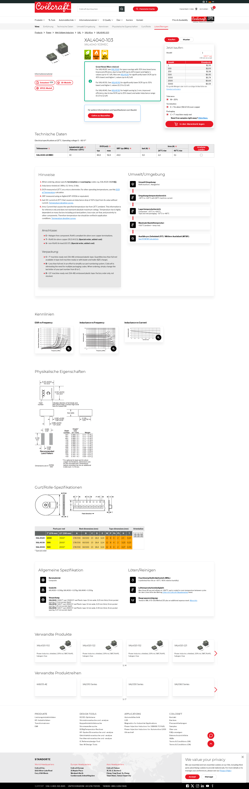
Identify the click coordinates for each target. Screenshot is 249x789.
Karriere (129, 20)
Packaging (170, 111)
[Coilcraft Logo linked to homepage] (53, 7)
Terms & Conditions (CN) (180, 745)
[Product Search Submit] (122, 9)
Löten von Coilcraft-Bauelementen (175, 592)
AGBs (171, 738)
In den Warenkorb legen (192, 124)
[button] (215, 653)
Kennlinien (103, 26)
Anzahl (169, 53)
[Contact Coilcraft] (211, 735)
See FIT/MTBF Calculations (148, 239)
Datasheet (44, 82)
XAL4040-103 (102, 32)
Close (243, 757)
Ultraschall (129, 732)
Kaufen (171, 39)
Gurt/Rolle (146, 26)
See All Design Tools (88, 745)
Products (38, 32)
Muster (186, 39)
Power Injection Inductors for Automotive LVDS (145, 729)
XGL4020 (125, 74)
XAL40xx (89, 32)
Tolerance (170, 96)
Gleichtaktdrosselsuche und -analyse (96, 735)
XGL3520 (115, 69)
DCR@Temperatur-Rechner (91, 729)
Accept (192, 777)
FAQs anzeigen (175, 732)
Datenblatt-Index (187, 9)
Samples (173, 726)
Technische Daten (65, 26)
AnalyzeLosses (201, 148)
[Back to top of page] (211, 743)
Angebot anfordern (173, 89)
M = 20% (174, 99)
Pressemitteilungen (178, 723)
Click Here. (203, 118)
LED (126, 720)
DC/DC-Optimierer (87, 717)
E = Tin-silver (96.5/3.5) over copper (185, 107)
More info (193, 600)
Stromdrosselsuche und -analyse (94, 720)
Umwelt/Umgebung (86, 26)
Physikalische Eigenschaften (125, 26)
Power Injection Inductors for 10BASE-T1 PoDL (145, 726)
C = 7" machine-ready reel (181, 114)
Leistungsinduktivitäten (45, 717)
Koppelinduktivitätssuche (91, 723)
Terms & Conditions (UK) (180, 741)
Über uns (173, 729)
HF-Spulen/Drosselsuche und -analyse (96, 732)
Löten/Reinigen (161, 26)
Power (48, 32)
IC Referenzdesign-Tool (90, 741)
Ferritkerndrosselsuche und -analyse (96, 738)
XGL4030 (116, 82)
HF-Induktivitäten (42, 720)
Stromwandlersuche (88, 726)
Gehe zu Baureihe (101, 115)
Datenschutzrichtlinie (178, 735)
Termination (171, 104)
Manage (209, 777)
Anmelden (204, 9)
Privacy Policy (225, 771)
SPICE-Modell (46, 88)
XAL (79, 32)
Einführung (48, 26)
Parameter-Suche (147, 9)
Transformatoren (42, 723)
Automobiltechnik (132, 717)
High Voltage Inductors (64, 32)
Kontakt (139, 20)
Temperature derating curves (61, 203)
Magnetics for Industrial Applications (141, 723)
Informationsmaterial (43, 74)
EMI (36, 726)
